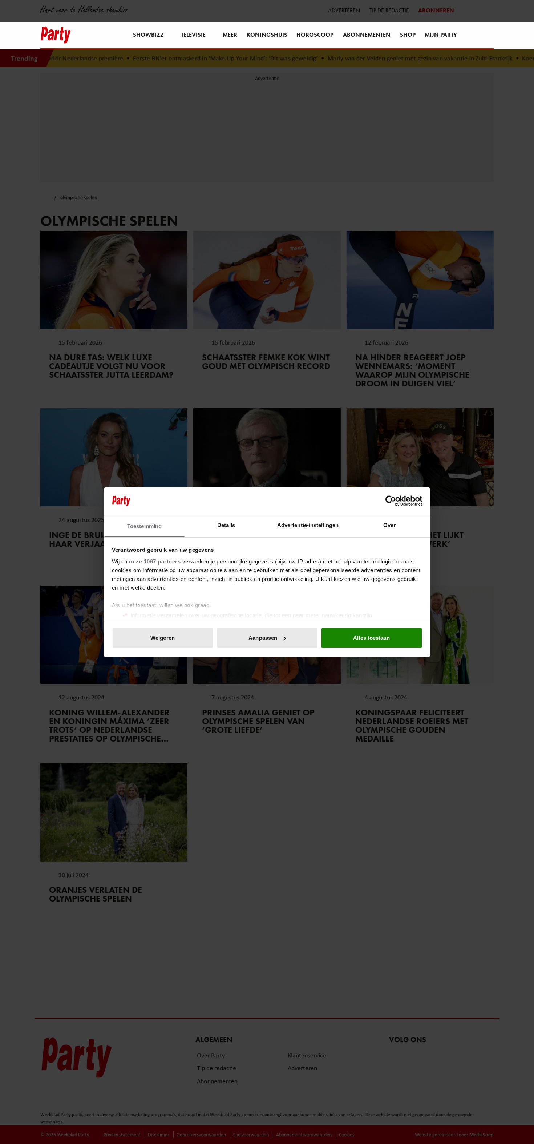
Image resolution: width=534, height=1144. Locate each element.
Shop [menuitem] (408, 34)
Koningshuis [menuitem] (267, 34)
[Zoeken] (488, 35)
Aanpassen (262, 638)
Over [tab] (389, 525)
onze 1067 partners (155, 561)
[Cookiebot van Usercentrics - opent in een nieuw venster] (390, 500)
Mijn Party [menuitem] (441, 34)
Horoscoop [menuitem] (314, 34)
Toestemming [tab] (144, 526)
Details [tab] (226, 525)
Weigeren (162, 638)
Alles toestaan (371, 638)
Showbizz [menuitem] (148, 34)
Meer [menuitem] (230, 34)
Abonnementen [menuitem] (367, 34)
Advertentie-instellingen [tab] (308, 525)
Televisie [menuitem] (193, 34)
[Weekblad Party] (55, 35)
